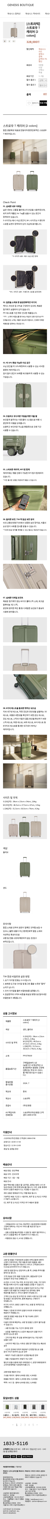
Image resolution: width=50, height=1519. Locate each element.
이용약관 (18, 1467)
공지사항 (6, 1456)
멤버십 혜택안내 (27, 1456)
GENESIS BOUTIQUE (20, 5)
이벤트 (13, 1456)
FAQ (19, 1456)
